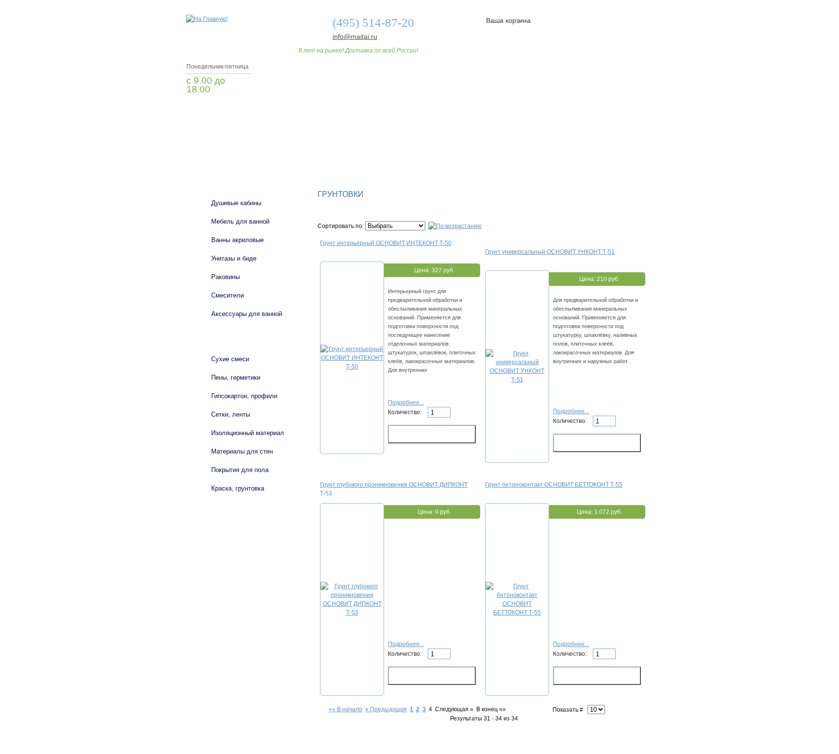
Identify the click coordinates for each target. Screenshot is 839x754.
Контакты (612, 147)
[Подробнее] (352, 366)
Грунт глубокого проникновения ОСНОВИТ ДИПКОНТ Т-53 (394, 488)
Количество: (405, 412)
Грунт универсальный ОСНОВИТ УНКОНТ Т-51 (550, 251)
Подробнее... (406, 402)
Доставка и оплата (414, 147)
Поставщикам (546, 147)
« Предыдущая (386, 709)
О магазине (338, 147)
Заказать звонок (237, 114)
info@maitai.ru (355, 36)
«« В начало (345, 709)
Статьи (483, 147)
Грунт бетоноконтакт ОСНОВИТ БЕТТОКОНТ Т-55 (553, 484)
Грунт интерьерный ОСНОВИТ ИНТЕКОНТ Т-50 (386, 243)
